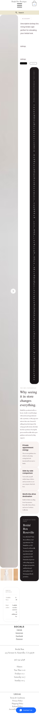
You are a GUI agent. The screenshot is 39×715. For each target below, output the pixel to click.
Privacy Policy (17, 701)
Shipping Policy (17, 703)
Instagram (19, 633)
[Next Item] (13, 291)
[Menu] (19, 5)
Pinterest (19, 639)
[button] (34, 3)
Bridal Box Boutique (19, 1)
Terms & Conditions (17, 698)
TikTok (19, 630)
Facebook (19, 636)
